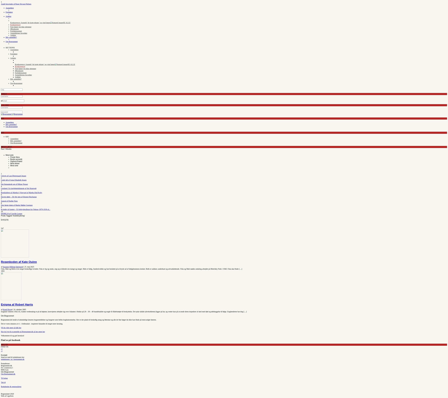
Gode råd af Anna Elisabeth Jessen (13, 180)
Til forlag (4, 378)
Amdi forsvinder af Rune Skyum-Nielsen (16, 4)
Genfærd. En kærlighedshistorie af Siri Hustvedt (18, 188)
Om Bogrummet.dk (8, 374)
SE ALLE (66, 23)
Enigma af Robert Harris (17, 304)
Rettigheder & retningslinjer (11, 387)
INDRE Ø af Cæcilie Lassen (11, 214)
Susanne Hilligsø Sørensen (13, 267)
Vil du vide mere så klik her (11, 328)
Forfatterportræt (16, 31)
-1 (1, 349)
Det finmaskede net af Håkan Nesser (14, 184)
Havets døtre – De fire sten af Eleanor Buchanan (19, 197)
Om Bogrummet (12, 42)
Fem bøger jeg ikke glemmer (20, 27)
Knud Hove (7, 310)
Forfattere (9, 12)
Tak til (3, 382)
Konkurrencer (15, 25)
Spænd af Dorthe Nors (9, 201)
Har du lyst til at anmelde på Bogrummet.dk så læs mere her (23, 332)
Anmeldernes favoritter (18, 33)
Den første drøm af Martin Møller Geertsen (17, 205)
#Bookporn (14, 29)
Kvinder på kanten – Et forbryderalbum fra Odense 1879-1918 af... (25, 209)
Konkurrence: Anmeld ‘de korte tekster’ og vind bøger (30, 23)
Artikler (8, 16)
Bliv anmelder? (11, 37)
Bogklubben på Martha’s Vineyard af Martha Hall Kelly (21, 193)
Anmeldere (10, 8)
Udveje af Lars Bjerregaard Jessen (13, 176)
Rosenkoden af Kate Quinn (19, 261)
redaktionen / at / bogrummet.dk (12, 359)
